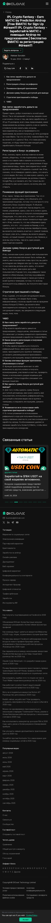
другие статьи (11, 472)
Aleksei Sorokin (18, 56)
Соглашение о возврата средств (36, 896)
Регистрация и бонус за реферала (22, 84)
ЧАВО (8, 102)
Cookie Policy (31, 915)
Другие (17, 872)
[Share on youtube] (17, 522)
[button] (13, 50)
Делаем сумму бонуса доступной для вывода (27, 93)
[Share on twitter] (4, 522)
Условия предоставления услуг (14, 889)
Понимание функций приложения (21, 88)
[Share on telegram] (13, 522)
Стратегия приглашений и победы (22, 97)
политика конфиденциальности (35, 889)
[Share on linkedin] (8, 522)
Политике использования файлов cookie (13, 896)
